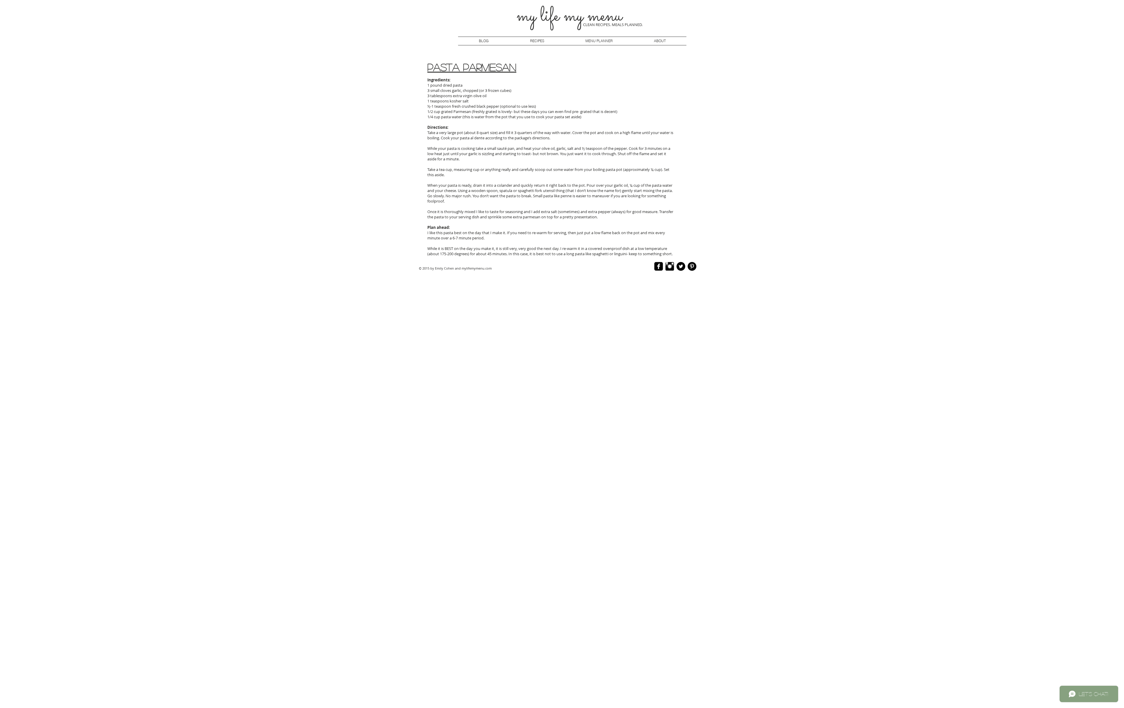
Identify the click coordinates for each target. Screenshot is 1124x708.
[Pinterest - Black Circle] (692, 266)
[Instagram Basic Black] (669, 266)
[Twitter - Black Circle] (680, 266)
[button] (599, 41)
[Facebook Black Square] (658, 266)
